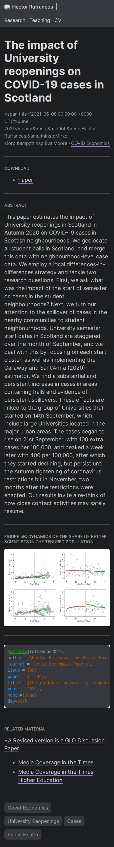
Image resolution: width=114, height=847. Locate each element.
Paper (25, 180)
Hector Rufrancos (32, 7)
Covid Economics (28, 808)
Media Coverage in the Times (55, 762)
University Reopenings (33, 821)
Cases (74, 821)
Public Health (23, 834)
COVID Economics (90, 143)
